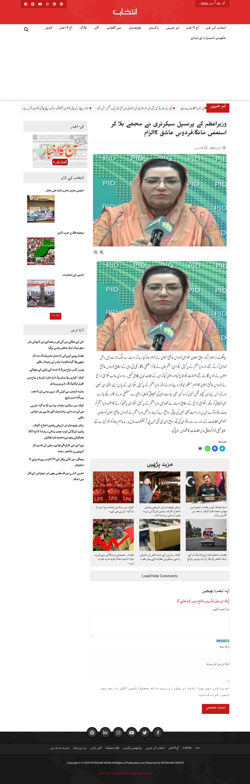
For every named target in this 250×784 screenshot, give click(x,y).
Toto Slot (115, 773)
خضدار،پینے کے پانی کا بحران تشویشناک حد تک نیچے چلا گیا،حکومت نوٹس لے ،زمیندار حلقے (94, 108)
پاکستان (154, 29)
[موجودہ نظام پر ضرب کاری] (41, 252)
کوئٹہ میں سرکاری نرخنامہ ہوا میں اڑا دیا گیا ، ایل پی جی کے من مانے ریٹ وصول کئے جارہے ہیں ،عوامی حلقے (57, 411)
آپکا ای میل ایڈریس (218, 664)
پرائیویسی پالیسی (132, 748)
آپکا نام (224, 647)
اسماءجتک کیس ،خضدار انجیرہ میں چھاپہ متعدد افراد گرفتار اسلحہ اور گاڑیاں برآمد (208, 511)
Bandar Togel (129, 773)
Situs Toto (104, 773)
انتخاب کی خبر (216, 29)
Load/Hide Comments (160, 576)
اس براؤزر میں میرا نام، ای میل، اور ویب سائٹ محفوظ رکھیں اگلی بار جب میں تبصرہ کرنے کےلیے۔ (165, 691)
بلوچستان (135, 29)
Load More (55, 316)
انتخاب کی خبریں (155, 748)
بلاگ (83, 29)
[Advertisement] (125, 72)
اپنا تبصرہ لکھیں (220, 609)
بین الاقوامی (114, 29)
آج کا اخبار (192, 29)
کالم (96, 29)
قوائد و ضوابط (112, 748)
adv (198, 748)
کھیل (49, 29)
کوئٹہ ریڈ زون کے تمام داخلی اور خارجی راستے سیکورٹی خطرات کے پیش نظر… (160, 557)
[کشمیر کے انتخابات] (41, 294)
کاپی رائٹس (96, 748)
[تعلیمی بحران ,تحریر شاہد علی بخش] (41, 210)
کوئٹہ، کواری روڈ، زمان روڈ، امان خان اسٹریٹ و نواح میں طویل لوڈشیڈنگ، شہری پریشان (55, 380)
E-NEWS (187, 748)
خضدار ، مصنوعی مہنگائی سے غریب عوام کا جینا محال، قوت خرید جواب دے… (114, 559)
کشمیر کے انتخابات (73, 275)
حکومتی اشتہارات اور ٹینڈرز (208, 39)
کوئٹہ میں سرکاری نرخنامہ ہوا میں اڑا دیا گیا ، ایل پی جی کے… (115, 509)
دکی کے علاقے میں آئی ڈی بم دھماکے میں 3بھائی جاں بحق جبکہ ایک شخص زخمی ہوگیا (178, 108)
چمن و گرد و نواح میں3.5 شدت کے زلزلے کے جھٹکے (57, 369)
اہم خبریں (172, 29)
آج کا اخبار (66, 29)
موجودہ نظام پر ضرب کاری (70, 233)
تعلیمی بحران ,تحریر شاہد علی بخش (65, 190)
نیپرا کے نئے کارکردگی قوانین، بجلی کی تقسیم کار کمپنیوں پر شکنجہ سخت (58, 448)
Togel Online (144, 773)
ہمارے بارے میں (59, 748)
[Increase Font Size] (101, 252)
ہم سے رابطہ (79, 748)
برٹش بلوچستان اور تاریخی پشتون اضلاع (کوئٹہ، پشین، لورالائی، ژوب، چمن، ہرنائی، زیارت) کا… (161, 511)
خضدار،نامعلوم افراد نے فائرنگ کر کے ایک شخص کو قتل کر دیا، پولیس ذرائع (207, 557)
